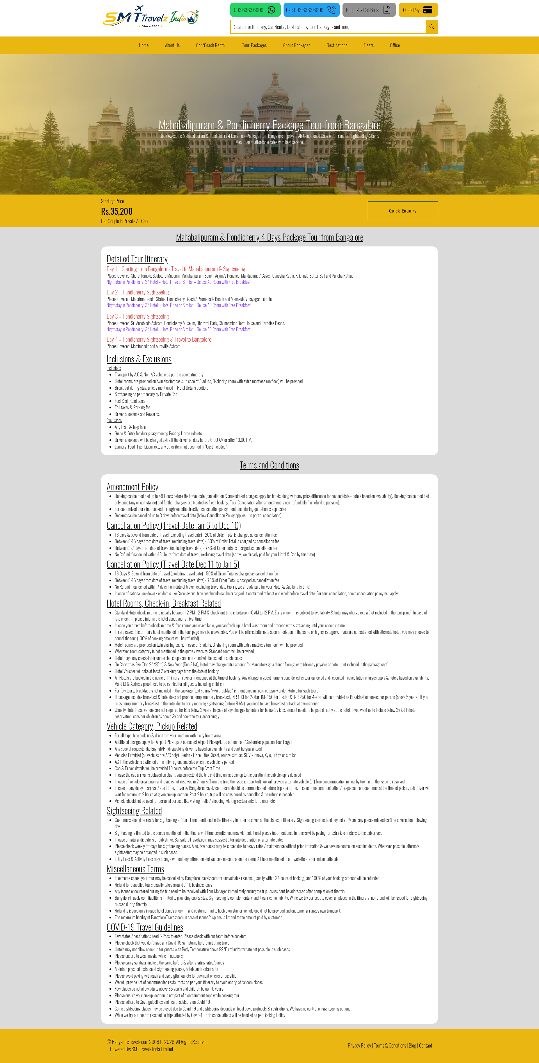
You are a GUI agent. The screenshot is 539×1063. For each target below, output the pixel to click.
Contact (425, 1045)
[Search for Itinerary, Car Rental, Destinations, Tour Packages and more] (431, 26)
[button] (369, 45)
